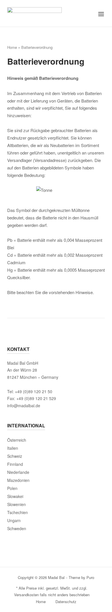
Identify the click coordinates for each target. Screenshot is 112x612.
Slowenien (16, 504)
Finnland (15, 464)
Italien (12, 448)
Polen (12, 488)
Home (12, 47)
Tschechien (17, 512)
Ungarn (14, 520)
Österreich (16, 440)
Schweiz (14, 456)
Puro (90, 577)
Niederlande (18, 472)
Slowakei (15, 496)
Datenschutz (65, 601)
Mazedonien (18, 480)
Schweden (16, 528)
